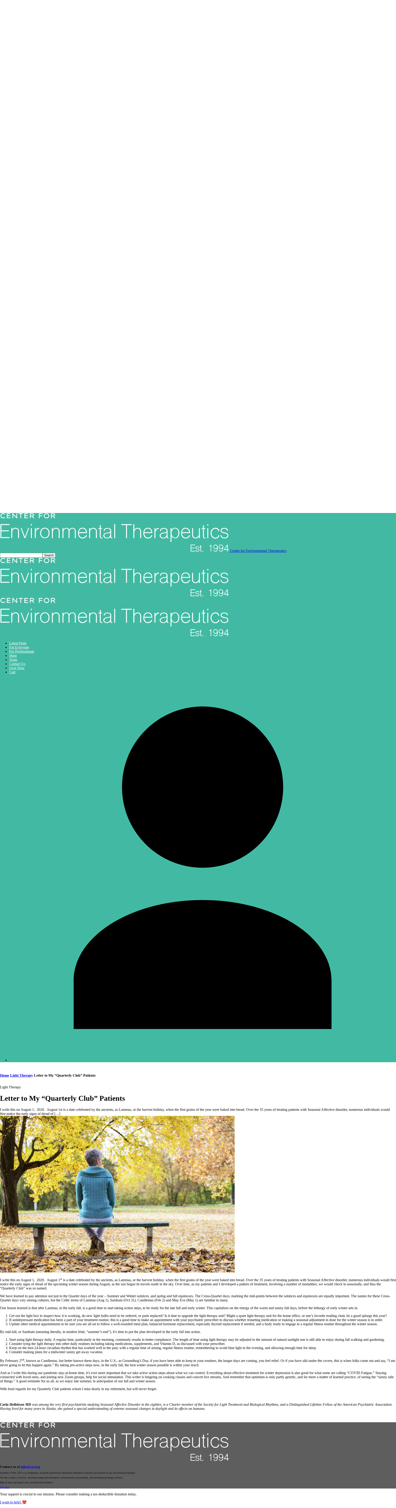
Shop (13, 655)
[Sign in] (202, 1060)
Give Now (17, 668)
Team (13, 660)
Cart (12, 672)
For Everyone (19, 647)
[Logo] (114, 595)
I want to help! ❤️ (13, 1502)
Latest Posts (17, 643)
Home (4, 1075)
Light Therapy (21, 1075)
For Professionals (21, 651)
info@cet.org (30, 1467)
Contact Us (17, 664)
